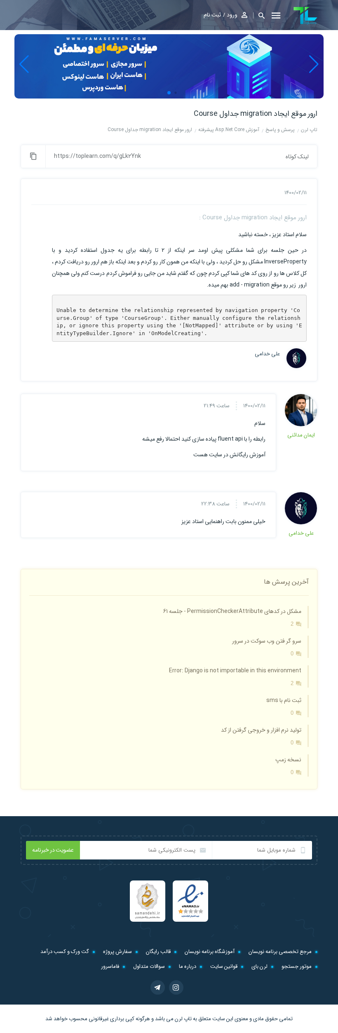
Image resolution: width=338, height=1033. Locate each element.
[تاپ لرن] (305, 15)
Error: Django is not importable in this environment (235, 670)
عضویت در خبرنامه (53, 850)
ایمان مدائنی (301, 435)
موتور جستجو (297, 966)
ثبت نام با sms (283, 700)
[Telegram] (157, 987)
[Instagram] (176, 987)
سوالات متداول (149, 966)
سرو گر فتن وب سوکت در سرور (266, 641)
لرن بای (259, 966)
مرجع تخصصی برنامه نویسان (280, 951)
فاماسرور (110, 966)
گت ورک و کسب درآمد (64, 951)
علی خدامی (267, 354)
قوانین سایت (223, 966)
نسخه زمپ (288, 759)
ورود (232, 15)
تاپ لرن (183, 1018)
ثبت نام (212, 15)
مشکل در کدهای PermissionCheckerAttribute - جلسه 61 (232, 611)
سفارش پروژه (117, 951)
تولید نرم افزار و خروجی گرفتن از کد (261, 730)
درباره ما (187, 966)
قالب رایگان (158, 951)
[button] (259, 15)
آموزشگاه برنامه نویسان (210, 951)
